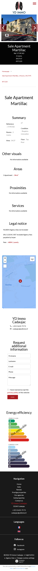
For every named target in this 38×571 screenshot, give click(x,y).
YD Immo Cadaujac (19, 320)
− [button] (5, 261)
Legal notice (29, 555)
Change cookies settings (25, 558)
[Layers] (32, 259)
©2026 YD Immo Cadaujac (13, 555)
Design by (21, 561)
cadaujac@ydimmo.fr (20, 329)
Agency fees (10, 558)
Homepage (5, 71)
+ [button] (5, 258)
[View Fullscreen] (5, 266)
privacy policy (12, 392)
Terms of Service (20, 568)
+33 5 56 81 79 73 (19, 326)
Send (13, 397)
